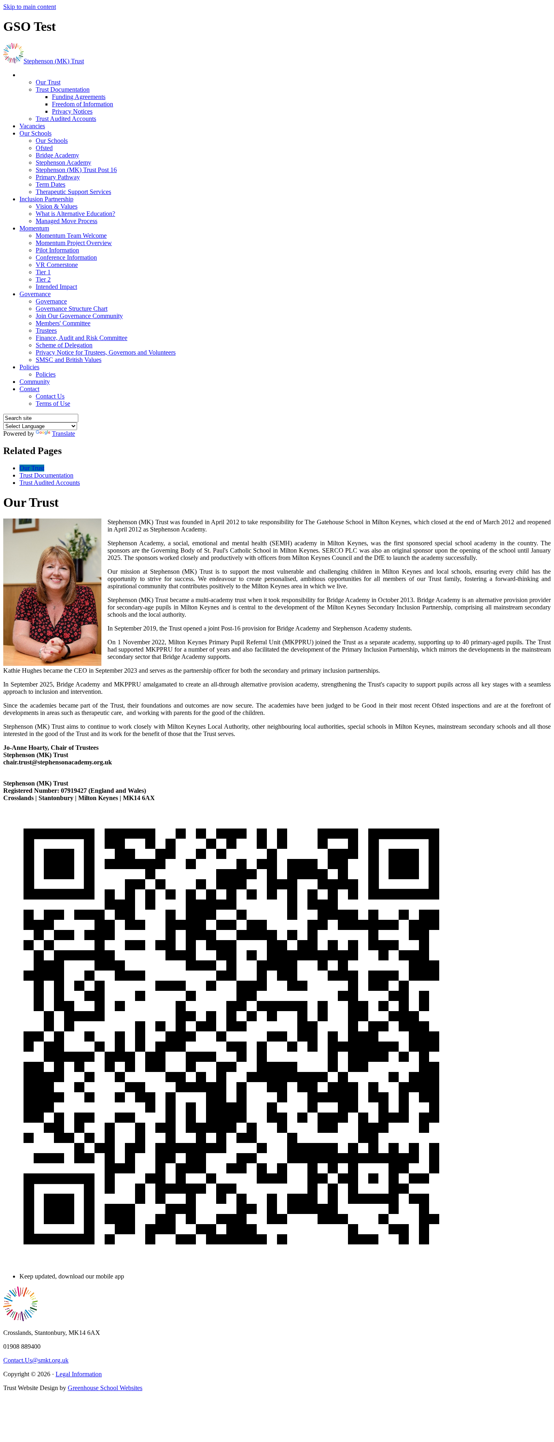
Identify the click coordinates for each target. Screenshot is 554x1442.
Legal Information (79, 1374)
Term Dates (50, 184)
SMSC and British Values (68, 359)
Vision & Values (56, 206)
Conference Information (66, 257)
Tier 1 (43, 272)
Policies (29, 367)
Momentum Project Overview (74, 242)
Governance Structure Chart (71, 308)
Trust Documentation (63, 89)
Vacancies (32, 126)
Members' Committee (63, 323)
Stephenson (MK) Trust (54, 61)
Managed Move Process (66, 220)
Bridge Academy (57, 155)
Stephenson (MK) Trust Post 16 (76, 169)
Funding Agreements (78, 96)
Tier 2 (43, 279)
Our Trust (48, 82)
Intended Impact (56, 286)
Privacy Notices (72, 111)
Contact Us (50, 396)
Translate (63, 433)
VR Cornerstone (57, 264)
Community (34, 381)
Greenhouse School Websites (105, 1387)
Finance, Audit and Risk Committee (81, 337)
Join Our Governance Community (79, 315)
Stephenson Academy (63, 162)
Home (27, 74)
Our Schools (35, 133)
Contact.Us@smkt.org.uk (36, 1360)
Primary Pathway (58, 177)
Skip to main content (29, 6)
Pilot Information (57, 250)
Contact (29, 388)
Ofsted (44, 147)
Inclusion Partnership (46, 199)
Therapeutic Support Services (73, 191)
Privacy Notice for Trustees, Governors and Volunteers (106, 352)
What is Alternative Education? (75, 213)
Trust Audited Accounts (66, 118)
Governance (35, 294)
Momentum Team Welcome (71, 235)
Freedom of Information (82, 104)
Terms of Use (53, 403)
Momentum (34, 228)
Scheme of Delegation (64, 345)
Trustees (46, 330)
